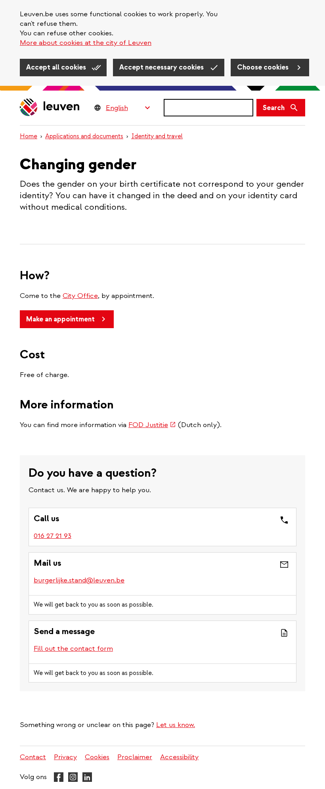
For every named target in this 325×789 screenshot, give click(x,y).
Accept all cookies (57, 67)
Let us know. (175, 724)
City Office (80, 295)
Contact (33, 757)
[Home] (50, 108)
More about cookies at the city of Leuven (85, 42)
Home (28, 136)
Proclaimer (134, 757)
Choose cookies (263, 67)
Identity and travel (157, 136)
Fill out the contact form (73, 648)
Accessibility (179, 757)
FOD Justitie (152, 424)
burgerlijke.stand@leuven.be (79, 580)
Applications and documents (84, 136)
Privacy (65, 757)
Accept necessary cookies (162, 67)
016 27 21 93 (52, 535)
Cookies (97, 757)
